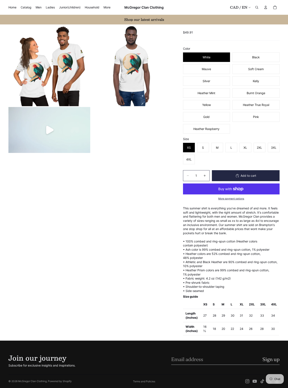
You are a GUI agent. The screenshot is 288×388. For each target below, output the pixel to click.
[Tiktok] (262, 381)
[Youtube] (254, 381)
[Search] (256, 7)
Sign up (271, 359)
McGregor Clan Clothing (32, 381)
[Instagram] (247, 381)
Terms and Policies (144, 381)
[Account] (265, 7)
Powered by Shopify (60, 381)
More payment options (231, 198)
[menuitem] (107, 7)
